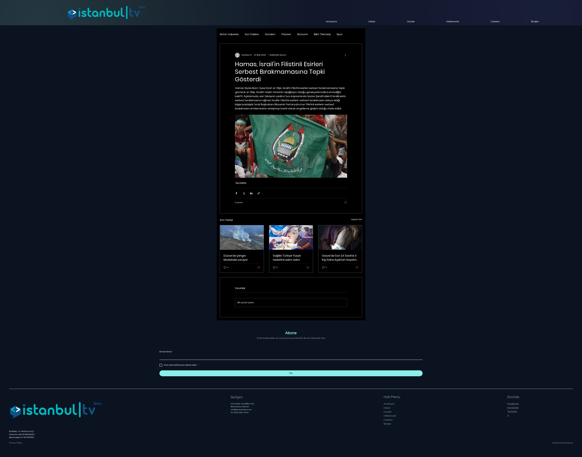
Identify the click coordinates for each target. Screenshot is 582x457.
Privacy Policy (15, 443)
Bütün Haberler (229, 34)
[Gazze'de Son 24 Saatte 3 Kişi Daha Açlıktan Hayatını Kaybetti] (340, 237)
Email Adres (166, 352)
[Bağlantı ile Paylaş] (258, 193)
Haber (387, 408)
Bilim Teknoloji (322, 34)
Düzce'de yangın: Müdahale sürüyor (236, 258)
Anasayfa (389, 404)
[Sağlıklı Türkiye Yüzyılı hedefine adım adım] (291, 237)
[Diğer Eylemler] (345, 55)
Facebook (513, 403)
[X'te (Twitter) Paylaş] (243, 193)
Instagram (513, 407)
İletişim (387, 424)
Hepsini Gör (356, 219)
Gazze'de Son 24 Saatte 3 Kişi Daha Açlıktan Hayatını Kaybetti (339, 258)
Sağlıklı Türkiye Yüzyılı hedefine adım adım (287, 258)
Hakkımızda (390, 416)
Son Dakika (252, 34)
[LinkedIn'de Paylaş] (251, 193)
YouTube (512, 411)
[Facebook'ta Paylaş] (236, 193)
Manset (286, 34)
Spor (340, 34)
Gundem (270, 34)
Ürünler (387, 412)
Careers (388, 420)
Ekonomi (302, 34)
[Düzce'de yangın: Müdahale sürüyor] (242, 237)
